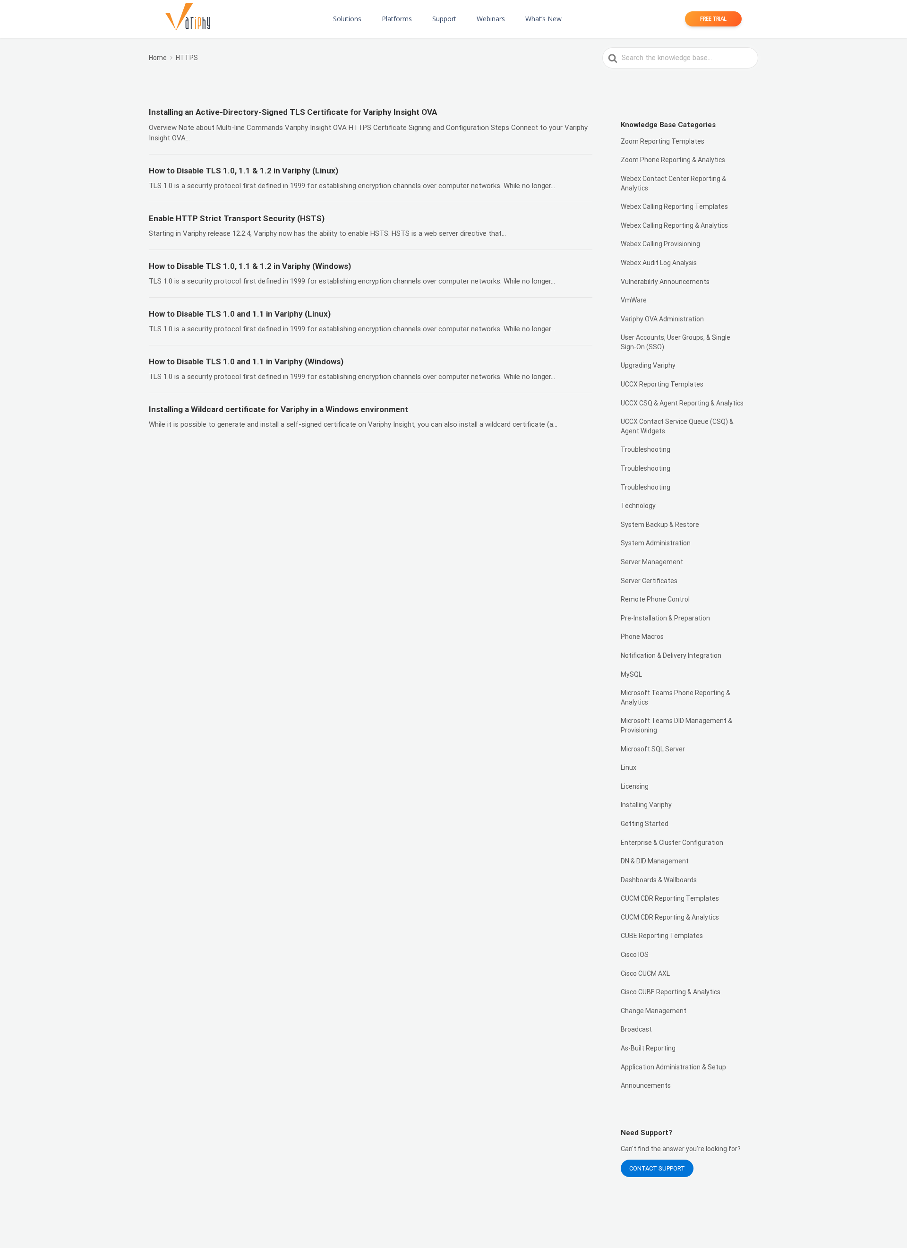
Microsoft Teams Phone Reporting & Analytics (675, 697)
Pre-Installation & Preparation (665, 618)
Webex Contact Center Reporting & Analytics (673, 183)
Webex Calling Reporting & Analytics (674, 225)
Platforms (397, 18)
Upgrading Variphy (648, 365)
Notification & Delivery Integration (671, 655)
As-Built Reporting (648, 1048)
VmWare (634, 300)
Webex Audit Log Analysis (659, 263)
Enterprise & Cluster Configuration (672, 842)
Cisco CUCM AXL (645, 973)
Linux (628, 767)
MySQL (631, 674)
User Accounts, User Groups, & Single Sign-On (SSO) (675, 342)
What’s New (543, 18)
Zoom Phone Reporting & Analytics (673, 160)
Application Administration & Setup (673, 1067)
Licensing (635, 786)
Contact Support (657, 1168)
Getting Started (644, 823)
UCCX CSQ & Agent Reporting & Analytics (682, 403)
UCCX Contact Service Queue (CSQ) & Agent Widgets (677, 426)
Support (444, 18)
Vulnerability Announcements (665, 281)
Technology (638, 505)
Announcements (646, 1085)
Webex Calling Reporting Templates (674, 206)
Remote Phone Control (655, 599)
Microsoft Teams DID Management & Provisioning (676, 725)
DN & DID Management (655, 861)
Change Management (653, 1011)
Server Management (652, 562)
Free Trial (713, 19)
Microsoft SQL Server (653, 749)
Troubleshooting (645, 449)
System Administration (656, 543)
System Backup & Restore (660, 524)
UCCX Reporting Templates (662, 384)
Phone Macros (642, 636)
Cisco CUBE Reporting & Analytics (670, 992)
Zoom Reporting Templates (662, 141)
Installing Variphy (646, 805)
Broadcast (636, 1029)
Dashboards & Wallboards (659, 880)
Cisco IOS (635, 954)
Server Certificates (649, 581)
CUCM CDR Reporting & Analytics (670, 917)
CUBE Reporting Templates (662, 935)
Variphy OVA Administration (662, 319)
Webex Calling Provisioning (660, 244)
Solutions (347, 18)
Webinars (491, 18)
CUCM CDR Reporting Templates (670, 898)
